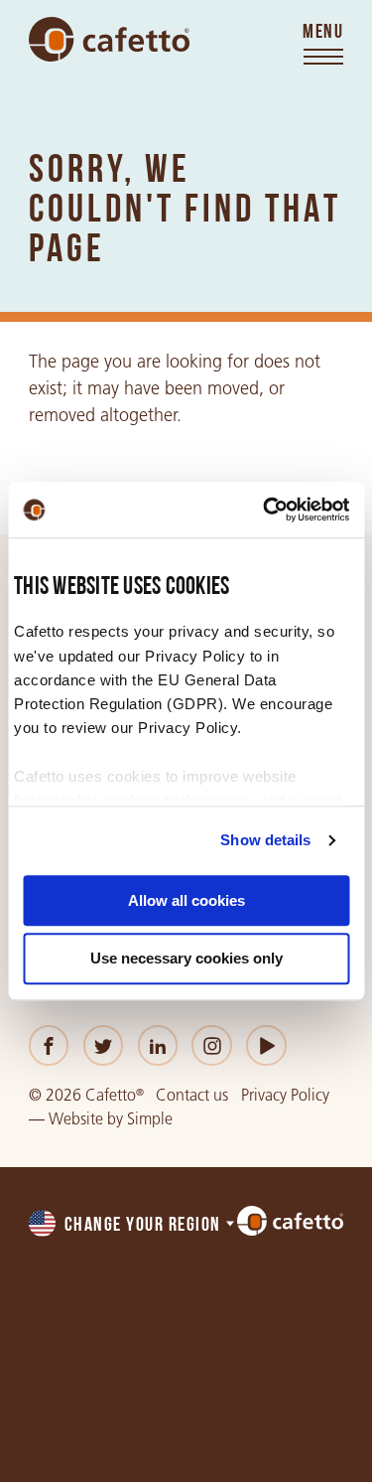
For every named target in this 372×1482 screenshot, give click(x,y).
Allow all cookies (186, 900)
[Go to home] (109, 40)
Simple (150, 1119)
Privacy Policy (285, 1095)
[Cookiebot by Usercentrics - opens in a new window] (265, 509)
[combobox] (133, 1226)
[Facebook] (49, 1045)
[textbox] (133, 1226)
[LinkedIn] (158, 1045)
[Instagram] (211, 1045)
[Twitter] (103, 1045)
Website (76, 1119)
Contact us (192, 1095)
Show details (265, 839)
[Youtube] (266, 1045)
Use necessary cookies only (186, 959)
